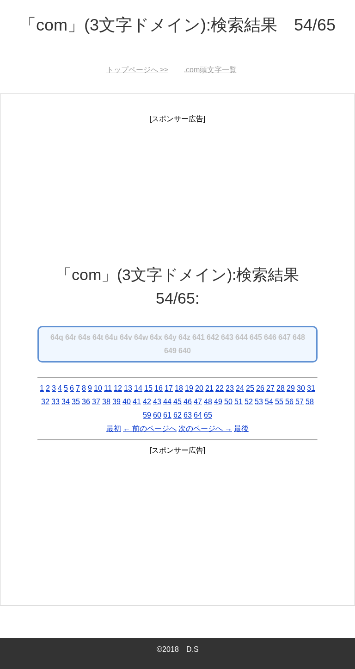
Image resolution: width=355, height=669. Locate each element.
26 (260, 388)
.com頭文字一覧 (210, 70)
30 (301, 388)
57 (299, 402)
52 (249, 402)
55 (279, 402)
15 (148, 388)
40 (126, 402)
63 (188, 415)
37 (96, 402)
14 (138, 388)
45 (177, 402)
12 (118, 388)
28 (280, 388)
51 (238, 402)
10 (98, 388)
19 (189, 388)
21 (209, 388)
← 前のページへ (150, 428)
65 (208, 415)
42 (147, 402)
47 (198, 402)
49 (218, 402)
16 (158, 388)
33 (55, 402)
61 (167, 415)
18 (179, 388)
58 (310, 402)
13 (128, 388)
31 (311, 388)
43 (157, 402)
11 (108, 388)
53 (259, 402)
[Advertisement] (177, 191)
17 (169, 388)
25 (250, 388)
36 (86, 402)
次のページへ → (205, 428)
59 (147, 415)
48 (208, 402)
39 (116, 402)
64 (198, 415)
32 (45, 402)
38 (106, 402)
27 (270, 388)
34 (65, 402)
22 (219, 388)
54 (269, 402)
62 (177, 415)
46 (188, 402)
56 (289, 402)
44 (167, 402)
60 (157, 415)
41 (137, 402)
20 (199, 388)
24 (240, 388)
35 (76, 402)
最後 (241, 428)
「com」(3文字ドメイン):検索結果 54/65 (177, 24)
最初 (113, 428)
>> (137, 70)
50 (228, 402)
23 (230, 388)
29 (291, 388)
